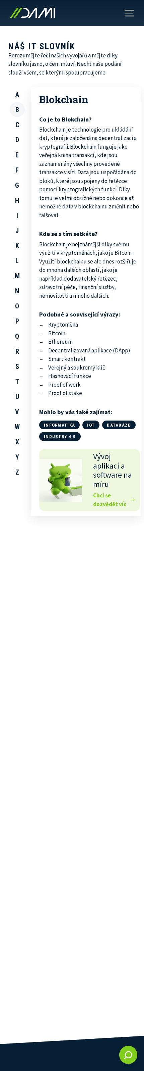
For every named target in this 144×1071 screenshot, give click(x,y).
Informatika (59, 425)
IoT (91, 425)
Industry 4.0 (60, 436)
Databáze (119, 425)
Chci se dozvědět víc (109, 500)
